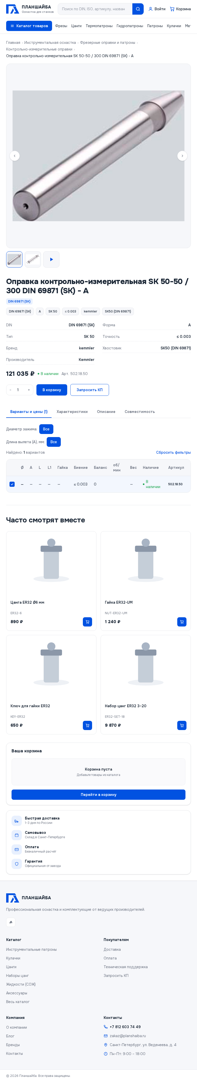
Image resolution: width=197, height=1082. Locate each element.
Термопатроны (99, 26)
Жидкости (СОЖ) (21, 984)
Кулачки (174, 26)
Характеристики (72, 411)
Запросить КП (90, 390)
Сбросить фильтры (173, 452)
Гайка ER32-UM (119, 602)
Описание (106, 411)
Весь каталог (17, 1001)
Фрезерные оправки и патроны (107, 42)
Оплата (110, 958)
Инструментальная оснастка (50, 42)
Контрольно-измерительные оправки (39, 49)
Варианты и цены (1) (28, 411)
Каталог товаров (32, 26)
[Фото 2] (33, 259)
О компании (16, 1027)
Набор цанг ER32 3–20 (125, 706)
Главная (13, 42)
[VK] (10, 922)
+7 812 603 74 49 (125, 1027)
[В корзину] (87, 621)
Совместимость (140, 411)
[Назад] (14, 156)
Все (46, 429)
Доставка (112, 949)
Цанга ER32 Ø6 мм (27, 602)
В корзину (52, 390)
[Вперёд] (182, 156)
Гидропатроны (130, 26)
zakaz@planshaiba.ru (128, 1036)
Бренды (13, 1045)
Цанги (76, 26)
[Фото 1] (14, 259)
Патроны (155, 26)
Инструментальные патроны (31, 949)
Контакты (14, 1053)
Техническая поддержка (126, 967)
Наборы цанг (17, 975)
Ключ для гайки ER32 (30, 706)
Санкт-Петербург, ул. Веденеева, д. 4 (143, 1045)
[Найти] (138, 9)
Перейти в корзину (98, 794)
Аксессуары (16, 993)
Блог (10, 1036)
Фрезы (61, 26)
